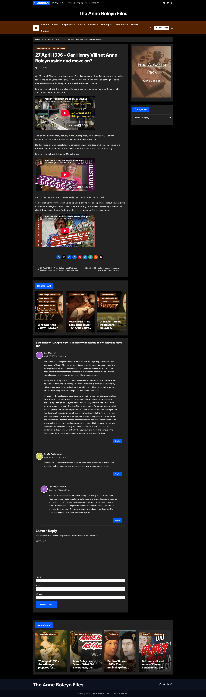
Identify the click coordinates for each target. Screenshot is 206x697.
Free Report (106, 24)
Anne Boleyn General (47, 302)
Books (55, 24)
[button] (172, 28)
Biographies (68, 24)
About (44, 24)
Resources (121, 24)
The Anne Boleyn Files (103, 13)
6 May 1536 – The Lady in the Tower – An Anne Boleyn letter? (79, 326)
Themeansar (122, 693)
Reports (92, 24)
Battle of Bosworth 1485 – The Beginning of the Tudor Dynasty (118, 666)
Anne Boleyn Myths (47, 305)
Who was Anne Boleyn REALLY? (48, 326)
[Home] (36, 28)
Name (39, 577)
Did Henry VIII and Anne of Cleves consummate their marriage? (153, 666)
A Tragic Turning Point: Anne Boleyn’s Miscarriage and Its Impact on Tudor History (110, 329)
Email (39, 585)
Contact (45, 31)
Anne (81, 24)
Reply (117, 441)
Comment (41, 541)
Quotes (134, 24)
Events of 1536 (59, 48)
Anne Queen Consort (110, 302)
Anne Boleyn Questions (48, 312)
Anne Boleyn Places (47, 309)
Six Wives (158, 634)
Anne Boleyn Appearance (49, 294)
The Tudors (113, 634)
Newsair (110, 693)
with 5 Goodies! (152, 80)
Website (39, 594)
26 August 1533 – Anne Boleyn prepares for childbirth (48, 666)
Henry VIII (147, 634)
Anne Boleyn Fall (43, 48)
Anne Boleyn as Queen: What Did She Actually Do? (83, 664)
